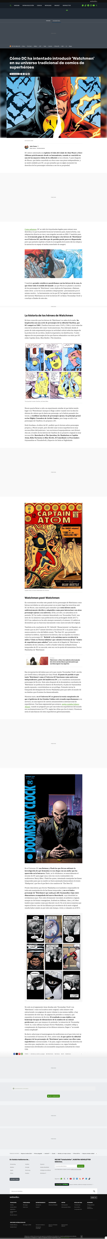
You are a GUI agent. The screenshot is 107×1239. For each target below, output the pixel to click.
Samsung (27, 1170)
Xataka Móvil (13, 1207)
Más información (65, 1237)
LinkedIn (86, 1178)
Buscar (94, 1191)
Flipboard (26, 74)
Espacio (42, 1164)
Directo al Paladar (53, 1205)
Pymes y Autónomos (90, 1207)
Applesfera (12, 1209)
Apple (11, 1170)
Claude (54, 1153)
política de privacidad (76, 1169)
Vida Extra (25, 1207)
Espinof (37, 1207)
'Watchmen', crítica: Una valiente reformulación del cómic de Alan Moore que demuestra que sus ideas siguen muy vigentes (65, 662)
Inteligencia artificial (45, 1170)
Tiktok (85, 5)
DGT (40, 46)
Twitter (96, 5)
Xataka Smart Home (13, 1212)
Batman (69, 1054)
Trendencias (77, 1205)
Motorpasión (64, 1205)
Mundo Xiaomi (13, 1215)
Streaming (13, 1164)
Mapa (70, 46)
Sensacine (38, 1205)
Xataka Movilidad (44, 1167)
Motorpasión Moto (66, 1207)
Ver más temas (14, 1179)
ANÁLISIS (16, 5)
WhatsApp (83, 5)
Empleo (27, 1173)
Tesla (45, 46)
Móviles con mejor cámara (64, 1153)
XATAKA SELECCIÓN (28, 5)
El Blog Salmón (90, 1205)
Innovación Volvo (56, 20)
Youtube (94, 5)
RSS (80, 1178)
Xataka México (13, 1224)
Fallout (35, 46)
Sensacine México (40, 1224)
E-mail (29, 74)
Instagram (91, 5)
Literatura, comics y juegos (38, 1054)
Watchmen (50, 1054)
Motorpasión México (64, 1225)
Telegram (88, 5)
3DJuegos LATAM (27, 1224)
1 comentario (15, 74)
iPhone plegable (38, 1153)
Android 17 (47, 1153)
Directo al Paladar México (53, 1225)
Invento (50, 46)
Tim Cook (29, 46)
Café (62, 46)
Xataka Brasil (13, 1227)
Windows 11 (43, 1173)
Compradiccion (78, 1209)
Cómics (58, 1054)
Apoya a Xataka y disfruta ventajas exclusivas (81, 1184)
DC (63, 1054)
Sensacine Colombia (38, 1227)
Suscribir (80, 1166)
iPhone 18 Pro (76, 1153)
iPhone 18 (56, 46)
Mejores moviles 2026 (26, 1153)
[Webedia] (93, 1)
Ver (54, 1096)
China (23, 46)
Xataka (12, 1205)
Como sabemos (30, 229)
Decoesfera (77, 1207)
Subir (92, 1197)
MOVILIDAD (48, 5)
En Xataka (52, 658)
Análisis (27, 1164)
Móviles (12, 1167)
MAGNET (57, 5)
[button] (34, 146)
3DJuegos (25, 1205)
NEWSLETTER (67, 5)
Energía (27, 1167)
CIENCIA (39, 5)
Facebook (21, 74)
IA (66, 46)
